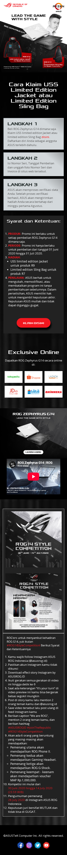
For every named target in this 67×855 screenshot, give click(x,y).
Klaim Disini (33, 321)
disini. (46, 137)
